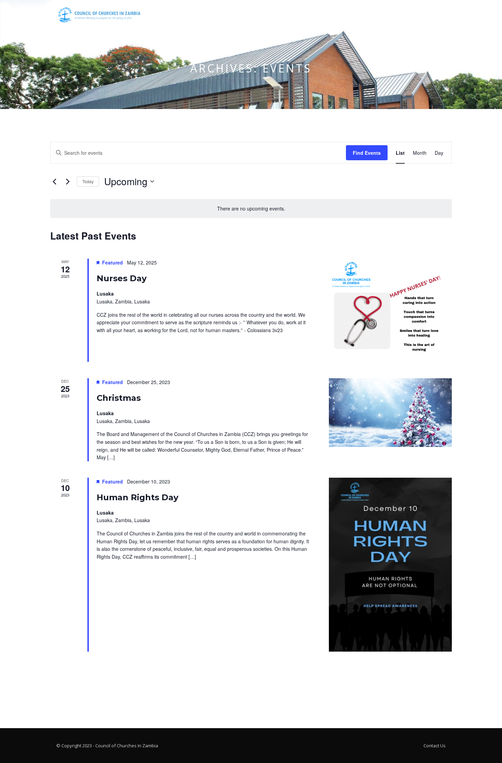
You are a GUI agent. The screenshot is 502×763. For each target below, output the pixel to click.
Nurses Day (122, 278)
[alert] (251, 208)
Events (249, 17)
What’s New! (282, 17)
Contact (349, 17)
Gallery (318, 17)
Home (181, 17)
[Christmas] (390, 412)
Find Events (367, 152)
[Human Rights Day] (390, 565)
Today (88, 181)
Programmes (214, 17)
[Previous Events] (54, 181)
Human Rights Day (137, 497)
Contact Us (434, 745)
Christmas (119, 398)
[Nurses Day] (390, 310)
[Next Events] (68, 181)
